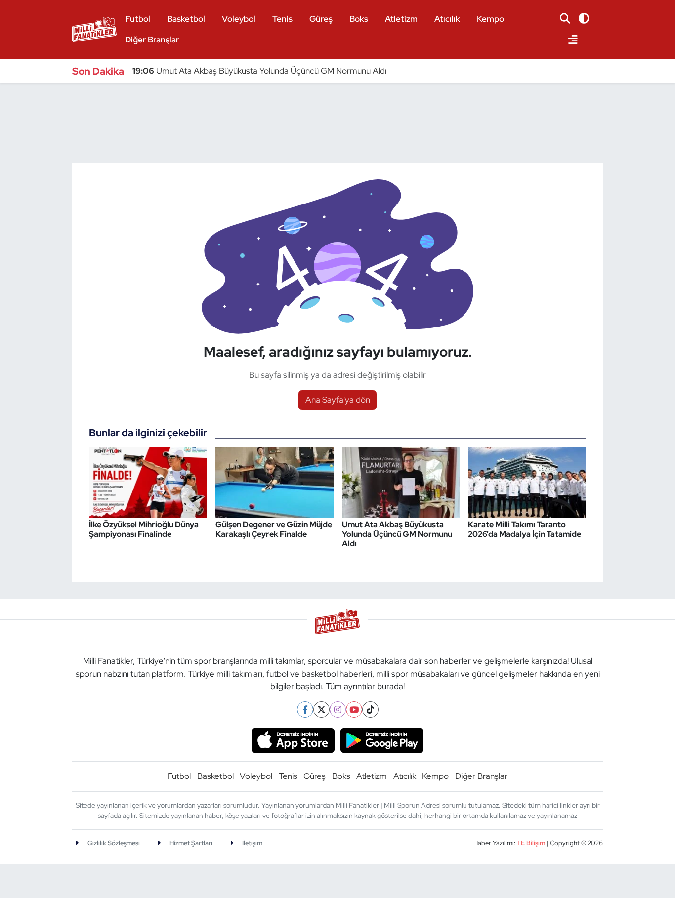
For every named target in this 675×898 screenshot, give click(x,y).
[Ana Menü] (569, 40)
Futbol (137, 18)
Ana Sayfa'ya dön (337, 399)
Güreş (321, 18)
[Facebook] (305, 709)
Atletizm (401, 18)
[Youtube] (354, 709)
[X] (321, 709)
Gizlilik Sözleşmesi (113, 843)
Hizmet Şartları (190, 843)
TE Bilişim (531, 843)
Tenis (282, 18)
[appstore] (293, 739)
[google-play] (382, 739)
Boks (358, 18)
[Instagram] (338, 709)
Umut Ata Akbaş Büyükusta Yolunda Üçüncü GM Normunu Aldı (259, 70)
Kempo (490, 18)
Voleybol (238, 18)
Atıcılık (447, 18)
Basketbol (186, 18)
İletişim (251, 843)
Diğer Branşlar (152, 39)
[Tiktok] (370, 709)
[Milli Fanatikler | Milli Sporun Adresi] (94, 28)
